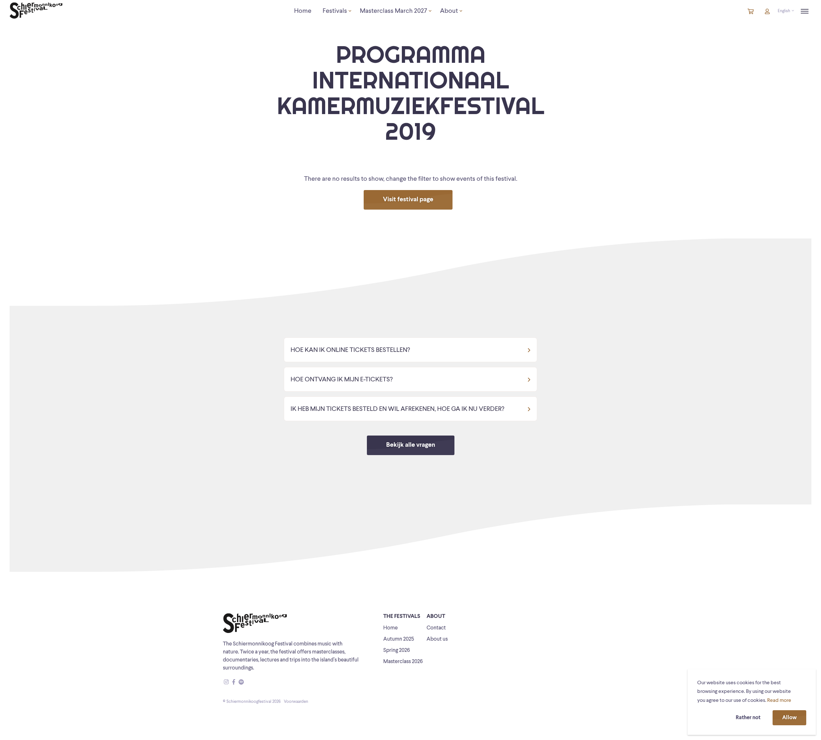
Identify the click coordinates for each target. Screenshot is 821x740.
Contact (436, 628)
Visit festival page (408, 199)
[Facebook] (233, 682)
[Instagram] (226, 682)
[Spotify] (241, 682)
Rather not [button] (748, 717)
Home (390, 628)
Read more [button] (779, 700)
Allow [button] (789, 717)
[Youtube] (247, 682)
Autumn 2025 (398, 639)
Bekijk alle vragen (410, 445)
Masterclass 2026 (403, 661)
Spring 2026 (396, 650)
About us (437, 639)
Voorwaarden (296, 702)
